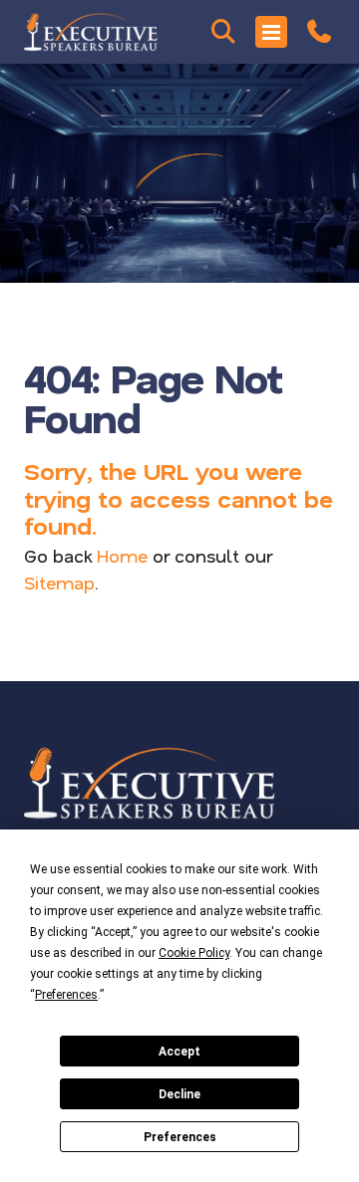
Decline (179, 1094)
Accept (179, 1052)
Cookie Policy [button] (194, 953)
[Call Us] (319, 32)
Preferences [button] (66, 995)
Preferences (180, 1137)
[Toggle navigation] (271, 32)
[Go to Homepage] (91, 32)
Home (122, 556)
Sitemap (59, 582)
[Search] (223, 32)
